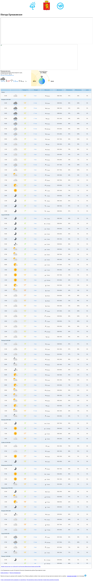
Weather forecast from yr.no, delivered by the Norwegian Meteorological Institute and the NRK (21, 566)
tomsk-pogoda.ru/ (5, 572)
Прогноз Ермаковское (15, 572)
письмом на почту (72, 576)
